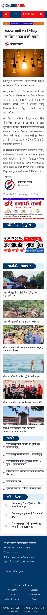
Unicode (34, 590)
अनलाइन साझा (16, 44)
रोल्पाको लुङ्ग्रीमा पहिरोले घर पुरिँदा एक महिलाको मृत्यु (20, 294)
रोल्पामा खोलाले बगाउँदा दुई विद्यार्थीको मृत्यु (21, 377)
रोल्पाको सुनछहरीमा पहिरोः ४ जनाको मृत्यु (21, 322)
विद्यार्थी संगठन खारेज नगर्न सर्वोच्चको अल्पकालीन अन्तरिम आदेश (19, 429)
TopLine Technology (29, 611)
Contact (12, 594)
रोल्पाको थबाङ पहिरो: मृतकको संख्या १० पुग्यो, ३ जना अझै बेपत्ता (23, 349)
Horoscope (35, 594)
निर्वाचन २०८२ (29, 14)
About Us (12, 590)
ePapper (34, 599)
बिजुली (9, 177)
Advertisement (12, 599)
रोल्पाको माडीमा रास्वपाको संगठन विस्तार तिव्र (22, 402)
